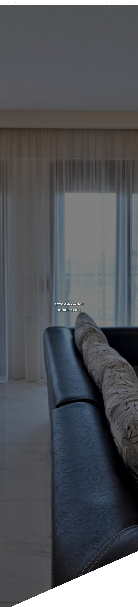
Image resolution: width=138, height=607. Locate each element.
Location (132, 2)
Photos (125, 2)
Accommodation (115, 2)
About (106, 2)
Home (100, 2)
